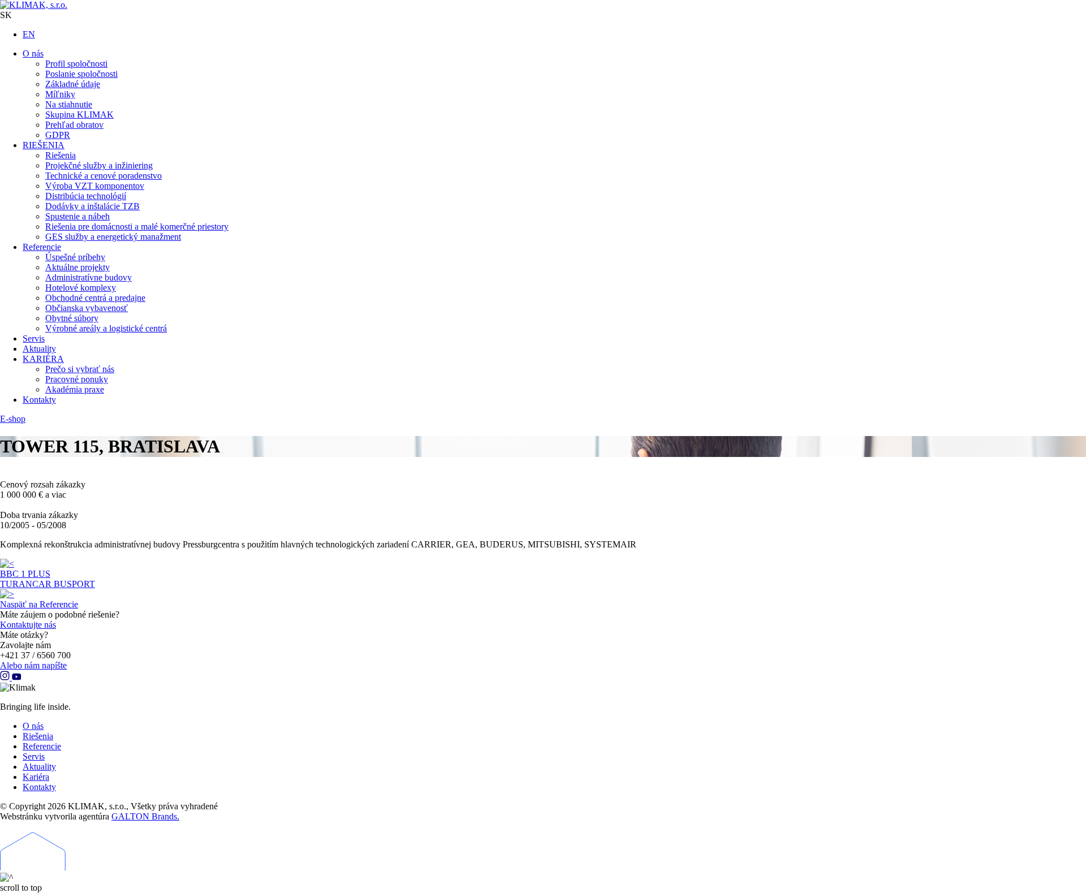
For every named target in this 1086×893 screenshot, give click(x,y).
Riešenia (38, 736)
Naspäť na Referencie (39, 604)
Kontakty (39, 787)
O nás (33, 726)
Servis (34, 756)
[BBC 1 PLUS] (7, 563)
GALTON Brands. (145, 816)
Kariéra (36, 777)
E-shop (12, 419)
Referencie (42, 746)
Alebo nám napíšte (33, 665)
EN (29, 34)
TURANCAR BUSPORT (47, 584)
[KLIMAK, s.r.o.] (73, 5)
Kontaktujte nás (28, 624)
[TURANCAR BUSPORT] (7, 594)
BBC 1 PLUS (25, 574)
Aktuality (39, 766)
